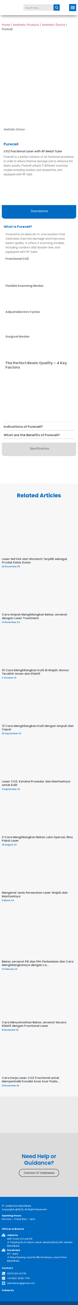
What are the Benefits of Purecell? (32, 435)
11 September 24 (11, 789)
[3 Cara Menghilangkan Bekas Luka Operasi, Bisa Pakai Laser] (39, 814)
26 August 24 (9, 844)
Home (6, 24)
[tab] (39, 212)
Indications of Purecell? (23, 426)
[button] (72, 7)
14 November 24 (11, 622)
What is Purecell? (18, 226)
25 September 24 (11, 733)
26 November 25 (11, 566)
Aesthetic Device (53, 24)
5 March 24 (8, 900)
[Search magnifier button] (57, 7)
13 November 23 (10, 1085)
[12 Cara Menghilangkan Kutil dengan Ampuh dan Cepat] (39, 703)
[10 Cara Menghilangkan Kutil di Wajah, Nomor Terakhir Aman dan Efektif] (39, 647)
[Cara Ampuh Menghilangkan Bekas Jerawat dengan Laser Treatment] (39, 592)
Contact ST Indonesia (39, 1173)
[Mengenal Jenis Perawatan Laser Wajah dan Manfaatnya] (39, 870)
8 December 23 (10, 1029)
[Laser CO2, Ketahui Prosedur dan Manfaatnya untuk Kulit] (39, 759)
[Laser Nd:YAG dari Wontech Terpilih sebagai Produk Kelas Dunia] (39, 531)
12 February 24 (9, 969)
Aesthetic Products (26, 24)
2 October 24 (9, 677)
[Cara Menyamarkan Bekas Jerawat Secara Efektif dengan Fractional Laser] (39, 997)
